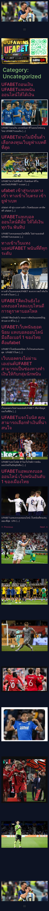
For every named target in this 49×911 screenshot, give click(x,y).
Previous (7, 527)
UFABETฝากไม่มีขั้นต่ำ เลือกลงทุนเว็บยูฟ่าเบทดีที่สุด (23, 142)
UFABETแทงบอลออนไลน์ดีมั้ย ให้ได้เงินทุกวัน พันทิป (22, 222)
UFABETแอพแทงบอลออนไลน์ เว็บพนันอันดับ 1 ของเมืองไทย (23, 476)
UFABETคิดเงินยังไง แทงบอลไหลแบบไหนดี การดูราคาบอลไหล (22, 306)
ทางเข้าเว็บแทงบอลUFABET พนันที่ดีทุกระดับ (24, 248)
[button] (24, 29)
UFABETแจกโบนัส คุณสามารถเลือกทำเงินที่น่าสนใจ (23, 422)
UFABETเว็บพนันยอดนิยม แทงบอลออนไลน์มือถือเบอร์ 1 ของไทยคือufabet (22, 334)
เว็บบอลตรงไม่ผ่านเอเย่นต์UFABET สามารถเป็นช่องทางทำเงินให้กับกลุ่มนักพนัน (23, 366)
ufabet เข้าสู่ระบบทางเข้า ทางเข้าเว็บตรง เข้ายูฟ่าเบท (23, 195)
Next (44, 527)
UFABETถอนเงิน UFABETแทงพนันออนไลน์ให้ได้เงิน (18, 89)
